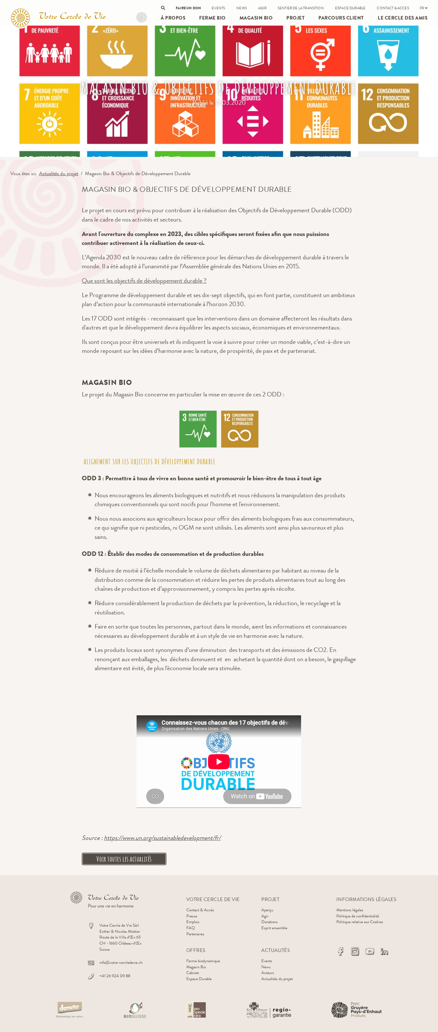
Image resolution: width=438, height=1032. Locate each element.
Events (218, 8)
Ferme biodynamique (203, 961)
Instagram (355, 951)
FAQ (190, 928)
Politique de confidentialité (357, 916)
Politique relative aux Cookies (359, 922)
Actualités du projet (58, 173)
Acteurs (267, 973)
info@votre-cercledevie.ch (120, 962)
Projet (141, 17)
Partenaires (195, 934)
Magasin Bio (256, 17)
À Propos (173, 17)
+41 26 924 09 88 (114, 976)
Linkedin (384, 951)
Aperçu (267, 910)
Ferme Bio (212, 17)
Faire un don (188, 8)
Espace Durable (350, 8)
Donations (269, 922)
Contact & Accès (393, 8)
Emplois (192, 922)
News (241, 8)
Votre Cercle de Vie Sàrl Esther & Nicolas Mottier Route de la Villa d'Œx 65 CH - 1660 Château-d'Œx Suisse (120, 937)
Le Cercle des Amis (402, 17)
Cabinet (192, 973)
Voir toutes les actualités (124, 859)
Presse (191, 916)
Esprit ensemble (274, 928)
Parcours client (341, 17)
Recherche (163, 8)
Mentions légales (349, 910)
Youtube (370, 951)
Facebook (340, 951)
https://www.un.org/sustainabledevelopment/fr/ (162, 837)
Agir (262, 8)
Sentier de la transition (301, 8)
